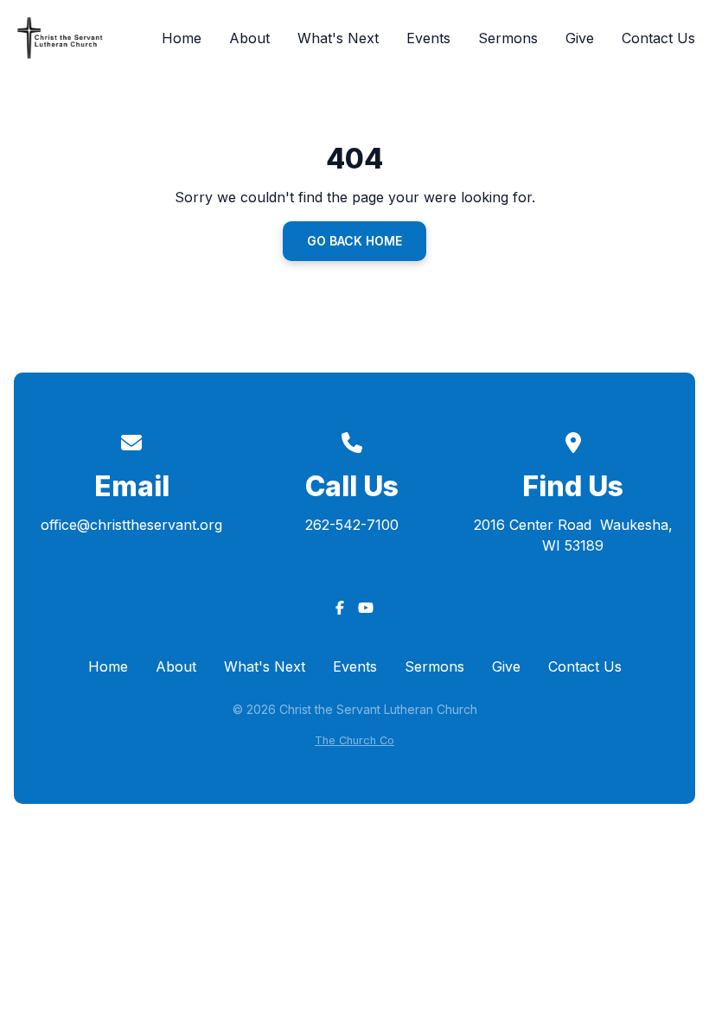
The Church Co (354, 740)
